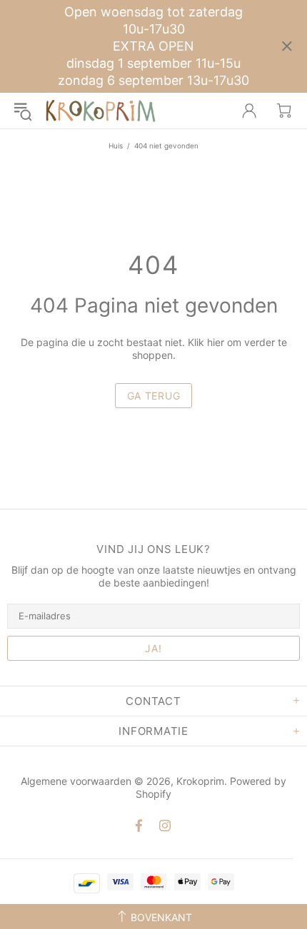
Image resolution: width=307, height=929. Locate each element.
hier (215, 342)
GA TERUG (154, 396)
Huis (116, 145)
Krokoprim (101, 110)
